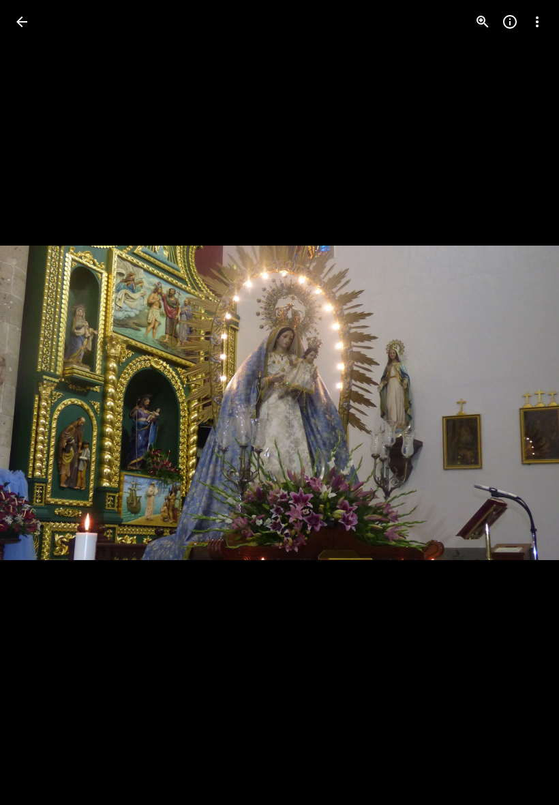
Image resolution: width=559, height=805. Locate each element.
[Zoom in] (482, 21)
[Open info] (510, 21)
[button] (38, 402)
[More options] (537, 21)
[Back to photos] (21, 21)
